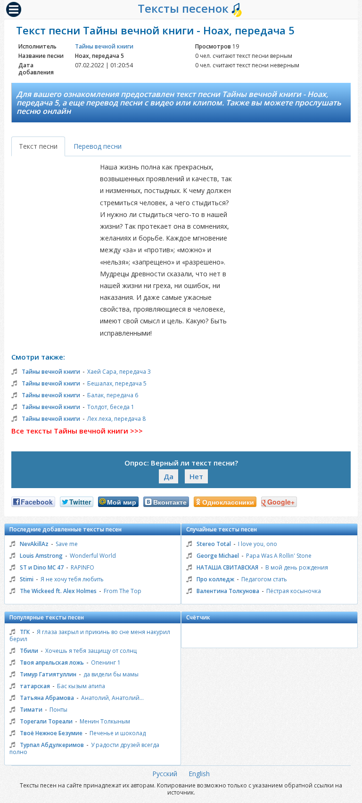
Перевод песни (98, 146)
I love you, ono (257, 544)
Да (168, 476)
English (199, 773)
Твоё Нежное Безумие (51, 733)
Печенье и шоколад (118, 733)
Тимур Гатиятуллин (48, 674)
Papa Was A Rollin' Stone (279, 556)
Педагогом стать (264, 579)
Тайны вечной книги (104, 46)
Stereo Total (214, 544)
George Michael (218, 556)
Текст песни (38, 146)
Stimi (26, 579)
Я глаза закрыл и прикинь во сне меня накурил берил (89, 635)
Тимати (31, 710)
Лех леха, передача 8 (116, 419)
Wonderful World (93, 556)
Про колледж (215, 579)
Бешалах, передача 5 (117, 383)
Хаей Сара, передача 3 (119, 372)
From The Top (122, 591)
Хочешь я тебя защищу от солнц (91, 651)
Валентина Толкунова (228, 591)
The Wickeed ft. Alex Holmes (58, 591)
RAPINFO (82, 567)
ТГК (25, 632)
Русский (164, 773)
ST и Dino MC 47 (42, 567)
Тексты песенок (184, 8)
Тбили (29, 651)
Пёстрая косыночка (293, 591)
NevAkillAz (34, 544)
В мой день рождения (296, 567)
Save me (67, 544)
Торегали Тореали (46, 721)
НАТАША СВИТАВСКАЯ (227, 567)
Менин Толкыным (105, 721)
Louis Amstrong (41, 556)
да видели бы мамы (111, 674)
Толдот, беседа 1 (110, 407)
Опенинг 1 (106, 662)
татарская (35, 686)
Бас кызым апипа (81, 686)
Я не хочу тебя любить (72, 579)
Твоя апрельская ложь (52, 662)
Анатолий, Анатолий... (112, 698)
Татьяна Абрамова (47, 698)
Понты (58, 710)
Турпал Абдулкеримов (52, 745)
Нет (196, 476)
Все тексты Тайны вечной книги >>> (77, 430)
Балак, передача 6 (112, 395)
